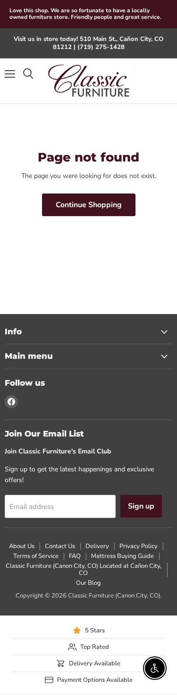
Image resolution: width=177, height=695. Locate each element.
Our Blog (88, 583)
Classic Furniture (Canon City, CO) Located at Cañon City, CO (83, 569)
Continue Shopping (89, 205)
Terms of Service (36, 556)
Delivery (97, 546)
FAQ (75, 556)
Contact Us (60, 546)
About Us (21, 546)
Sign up (141, 506)
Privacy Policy (138, 546)
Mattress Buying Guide (122, 556)
